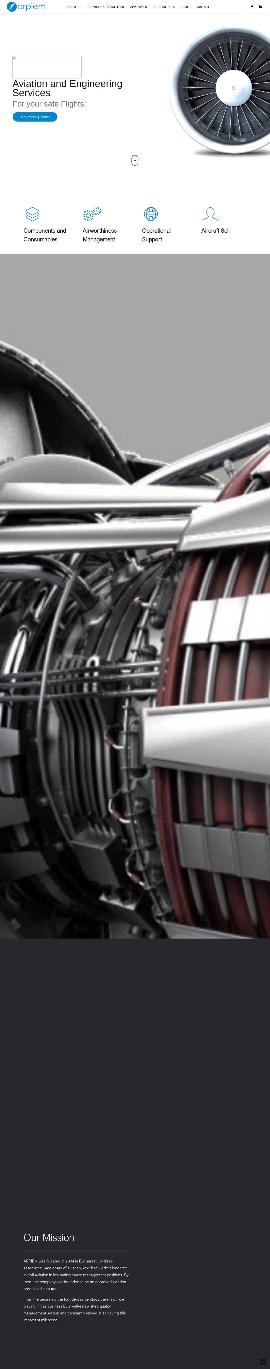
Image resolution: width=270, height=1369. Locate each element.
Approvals (138, 6)
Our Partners (164, 6)
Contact (203, 6)
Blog (185, 6)
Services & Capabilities (106, 6)
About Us (74, 6)
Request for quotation (35, 117)
